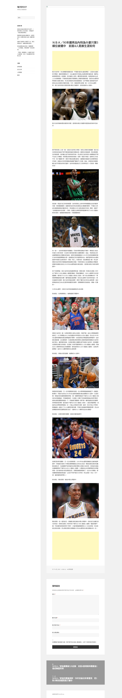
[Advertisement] (75, 61)
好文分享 (19, 69)
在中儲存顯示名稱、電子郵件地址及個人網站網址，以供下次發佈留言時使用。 (74, 642)
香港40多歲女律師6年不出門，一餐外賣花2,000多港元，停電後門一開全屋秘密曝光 (25, 30)
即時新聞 (19, 66)
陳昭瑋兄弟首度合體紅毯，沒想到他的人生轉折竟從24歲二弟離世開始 (25, 37)
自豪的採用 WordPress (58, 694)
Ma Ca (64, 569)
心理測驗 (19, 72)
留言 (54, 594)
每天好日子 (22, 7)
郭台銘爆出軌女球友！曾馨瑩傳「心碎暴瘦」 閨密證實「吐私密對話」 (26, 47)
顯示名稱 (55, 618)
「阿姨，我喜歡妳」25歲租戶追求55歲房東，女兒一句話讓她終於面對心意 (25, 54)
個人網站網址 (55, 632)
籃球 (18, 75)
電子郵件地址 (56, 625)
